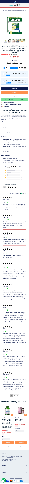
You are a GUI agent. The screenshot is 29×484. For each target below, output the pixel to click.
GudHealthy (12, 478)
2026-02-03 (6, 199)
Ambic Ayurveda (14, 45)
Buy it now (14, 92)
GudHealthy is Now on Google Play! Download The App (15, 1)
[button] (4, 5)
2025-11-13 (5, 235)
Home (3, 9)
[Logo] (14, 5)
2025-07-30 (5, 286)
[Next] (26, 40)
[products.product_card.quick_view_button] (12, 415)
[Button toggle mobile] (2, 5)
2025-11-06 (5, 250)
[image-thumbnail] (5, 40)
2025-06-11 (5, 351)
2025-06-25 (6, 328)
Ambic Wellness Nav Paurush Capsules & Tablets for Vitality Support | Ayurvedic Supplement (6, 422)
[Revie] (23, 193)
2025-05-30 (6, 374)
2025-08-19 (5, 265)
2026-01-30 (5, 217)
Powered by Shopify (18, 478)
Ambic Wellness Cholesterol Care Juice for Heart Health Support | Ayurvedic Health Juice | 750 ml (21, 422)
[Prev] (2, 40)
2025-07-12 (5, 307)
